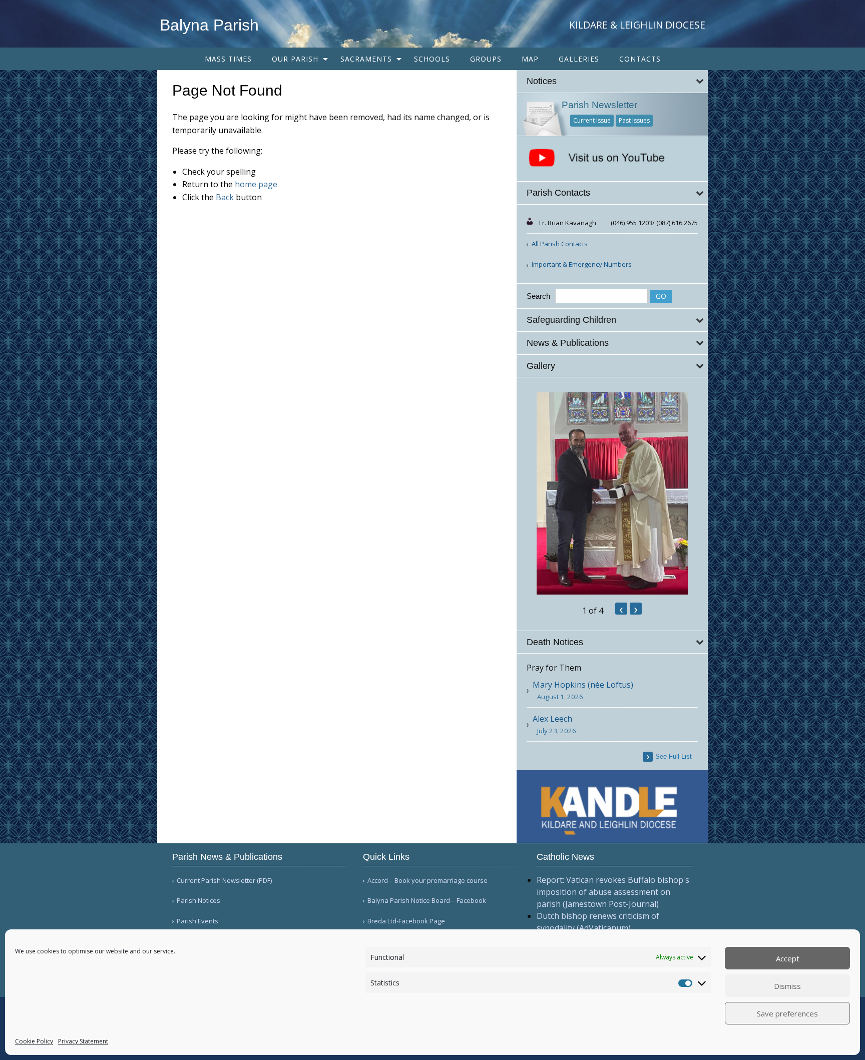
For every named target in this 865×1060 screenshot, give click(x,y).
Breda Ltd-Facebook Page (406, 921)
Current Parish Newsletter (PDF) (224, 880)
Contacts (640, 59)
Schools (432, 59)
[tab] (612, 81)
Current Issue (592, 120)
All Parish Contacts (560, 243)
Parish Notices (198, 900)
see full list (673, 756)
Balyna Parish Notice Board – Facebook (426, 900)
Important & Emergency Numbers (582, 264)
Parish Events (197, 921)
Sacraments (366, 59)
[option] (612, 493)
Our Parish (295, 59)
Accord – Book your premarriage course (427, 880)
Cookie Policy (34, 1041)
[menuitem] (228, 59)
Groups (486, 59)
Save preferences (787, 1013)
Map (530, 59)
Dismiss (787, 986)
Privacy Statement (83, 1041)
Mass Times (228, 59)
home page (256, 184)
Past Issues (634, 120)
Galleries (579, 59)
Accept (787, 958)
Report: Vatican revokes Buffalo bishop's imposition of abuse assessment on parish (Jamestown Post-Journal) (613, 891)
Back (225, 197)
